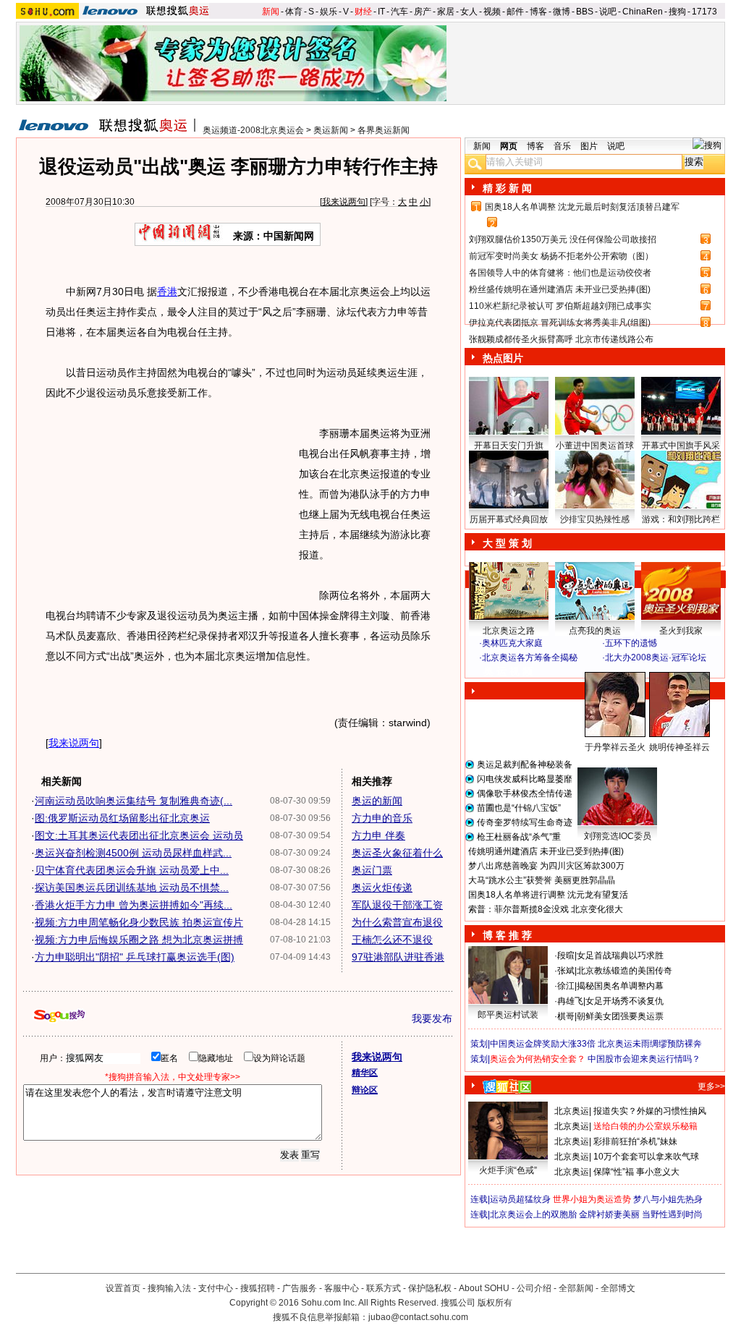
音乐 (562, 146)
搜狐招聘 (257, 1288)
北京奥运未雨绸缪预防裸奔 (650, 1044)
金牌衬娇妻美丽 (609, 1214)
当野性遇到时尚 (672, 1214)
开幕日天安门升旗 (508, 445)
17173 (704, 12)
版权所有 (495, 1303)
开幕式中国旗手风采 (681, 445)
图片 (589, 146)
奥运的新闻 (377, 800)
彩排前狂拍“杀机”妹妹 (635, 1141)
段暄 (566, 955)
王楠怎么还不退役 (392, 939)
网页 (508, 146)
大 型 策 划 (507, 543)
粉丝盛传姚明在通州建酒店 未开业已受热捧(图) (560, 289)
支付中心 (215, 1288)
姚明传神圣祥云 (679, 747)
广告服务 (299, 1288)
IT (381, 12)
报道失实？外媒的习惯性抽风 (649, 1111)
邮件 (515, 12)
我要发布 (432, 1018)
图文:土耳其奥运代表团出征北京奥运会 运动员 (139, 835)
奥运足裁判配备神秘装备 (524, 764)
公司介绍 (534, 1288)
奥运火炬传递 (382, 887)
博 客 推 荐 (507, 935)
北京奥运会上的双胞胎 (533, 1214)
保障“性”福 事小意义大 (636, 1172)
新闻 (270, 12)
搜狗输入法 (169, 1288)
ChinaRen (642, 12)
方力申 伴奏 (378, 835)
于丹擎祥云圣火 (615, 747)
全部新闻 (576, 1288)
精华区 (365, 1073)
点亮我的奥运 (595, 631)
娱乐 (328, 12)
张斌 (566, 971)
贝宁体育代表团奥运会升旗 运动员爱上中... (132, 870)
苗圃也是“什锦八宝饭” (519, 808)
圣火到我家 (681, 631)
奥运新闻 (330, 130)
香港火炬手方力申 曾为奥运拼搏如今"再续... (133, 905)
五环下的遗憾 (631, 643)
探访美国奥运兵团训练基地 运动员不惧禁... (132, 887)
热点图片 (503, 358)
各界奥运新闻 (383, 130)
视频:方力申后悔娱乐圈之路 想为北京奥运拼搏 (139, 939)
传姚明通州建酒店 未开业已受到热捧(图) (546, 851)
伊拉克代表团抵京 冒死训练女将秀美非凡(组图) (560, 323)
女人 (469, 12)
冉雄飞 (570, 1001)
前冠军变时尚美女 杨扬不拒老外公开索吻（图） (561, 256)
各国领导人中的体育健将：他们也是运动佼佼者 (560, 273)
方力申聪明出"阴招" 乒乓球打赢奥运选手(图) (134, 957)
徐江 (566, 986)
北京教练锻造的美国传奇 (624, 971)
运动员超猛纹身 (520, 1199)
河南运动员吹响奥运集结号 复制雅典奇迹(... (133, 800)
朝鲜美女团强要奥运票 (620, 1016)
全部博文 (618, 1288)
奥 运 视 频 (508, 671)
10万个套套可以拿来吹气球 (646, 1157)
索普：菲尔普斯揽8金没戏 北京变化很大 (545, 909)
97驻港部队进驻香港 (398, 957)
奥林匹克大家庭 (512, 643)
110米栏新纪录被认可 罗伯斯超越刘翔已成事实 (560, 306)
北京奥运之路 (509, 631)
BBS (584, 12)
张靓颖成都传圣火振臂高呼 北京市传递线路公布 (561, 339)
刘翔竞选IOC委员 (617, 836)
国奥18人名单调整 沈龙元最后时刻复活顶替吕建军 (582, 207)
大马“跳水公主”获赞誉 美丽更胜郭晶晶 (541, 880)
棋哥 (566, 1016)
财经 (363, 12)
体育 (293, 12)
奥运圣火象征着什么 (397, 853)
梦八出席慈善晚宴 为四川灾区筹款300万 (546, 866)
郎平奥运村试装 (508, 1015)
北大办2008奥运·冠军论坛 (655, 657)
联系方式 (383, 1288)
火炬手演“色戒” (508, 1170)
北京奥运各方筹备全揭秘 (529, 657)
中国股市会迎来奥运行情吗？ (644, 1059)
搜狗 (677, 12)
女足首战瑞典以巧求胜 (620, 955)
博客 (538, 12)
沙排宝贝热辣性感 (595, 519)
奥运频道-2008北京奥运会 (253, 130)
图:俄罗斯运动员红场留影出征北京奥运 (122, 818)
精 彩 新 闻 (507, 188)
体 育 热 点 (602, 761)
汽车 (399, 12)
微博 (561, 12)
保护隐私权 (430, 1288)
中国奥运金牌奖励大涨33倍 (543, 1044)
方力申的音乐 (382, 818)
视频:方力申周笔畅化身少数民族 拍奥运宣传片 (139, 922)
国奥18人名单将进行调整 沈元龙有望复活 (548, 895)
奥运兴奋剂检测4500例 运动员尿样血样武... (133, 853)
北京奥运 (571, 1111)
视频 (492, 12)
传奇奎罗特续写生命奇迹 (524, 822)
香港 (167, 291)
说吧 (608, 12)
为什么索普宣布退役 (397, 922)
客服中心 (341, 1288)
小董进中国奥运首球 (595, 445)
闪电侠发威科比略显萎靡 (524, 779)
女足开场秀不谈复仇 (624, 1001)
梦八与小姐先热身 (668, 1199)
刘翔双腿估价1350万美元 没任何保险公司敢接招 (562, 239)
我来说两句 (343, 202)
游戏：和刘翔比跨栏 (681, 519)
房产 (422, 12)
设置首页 (123, 1288)
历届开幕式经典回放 (509, 519)
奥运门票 (372, 870)
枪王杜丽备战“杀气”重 (519, 837)
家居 (445, 12)
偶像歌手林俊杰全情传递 (524, 793)
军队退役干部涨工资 (397, 905)
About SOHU (484, 1288)
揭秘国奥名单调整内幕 (620, 986)
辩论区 (365, 1090)
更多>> (711, 1086)
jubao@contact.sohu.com (418, 1317)
